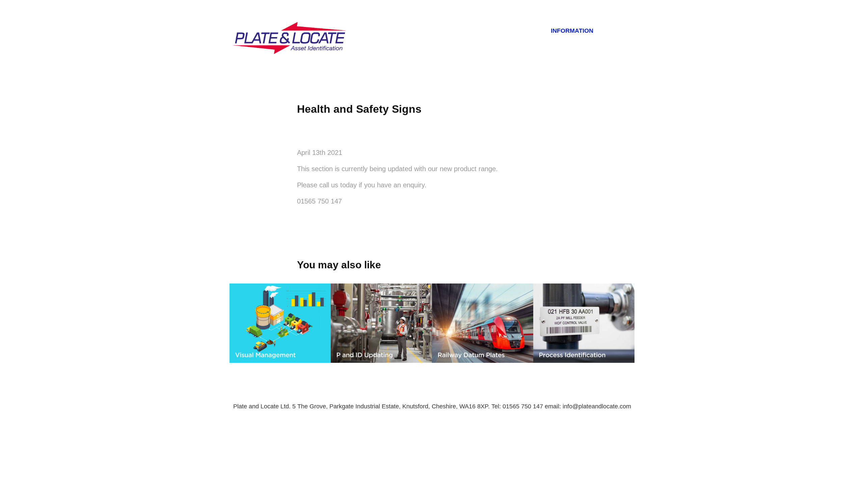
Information (572, 30)
